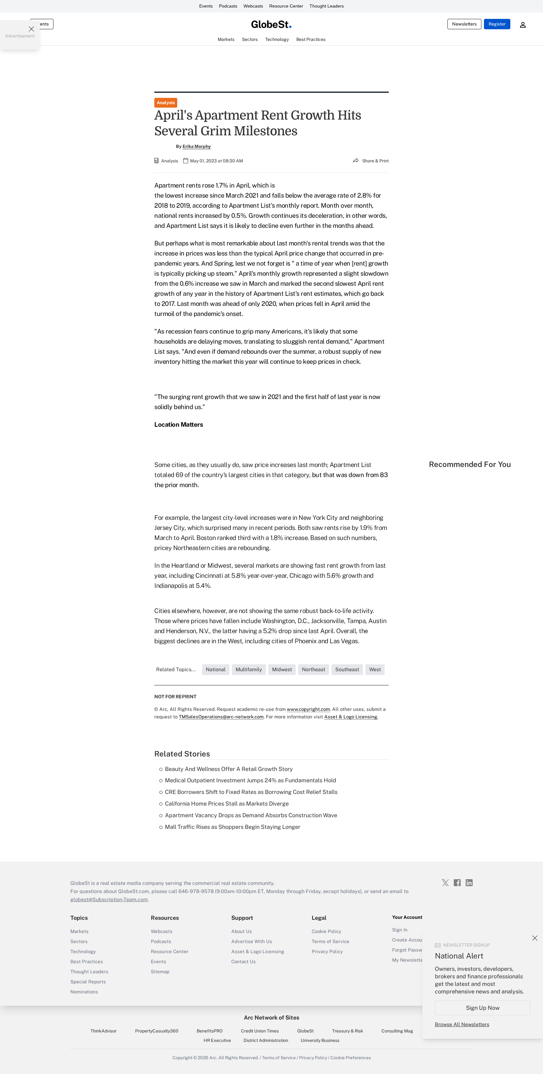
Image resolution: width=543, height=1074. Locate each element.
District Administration (266, 1040)
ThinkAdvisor (103, 1030)
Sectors (79, 941)
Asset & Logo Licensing (257, 951)
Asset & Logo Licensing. (351, 716)
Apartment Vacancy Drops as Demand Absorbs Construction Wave (251, 815)
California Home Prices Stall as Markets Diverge (227, 803)
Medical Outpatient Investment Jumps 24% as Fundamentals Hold (250, 780)
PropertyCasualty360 (156, 1030)
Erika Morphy (197, 146)
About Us (241, 931)
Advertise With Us (251, 941)
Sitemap (160, 971)
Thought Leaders (327, 5)
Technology (83, 951)
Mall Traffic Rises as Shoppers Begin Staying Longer (232, 827)
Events (206, 5)
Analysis (166, 102)
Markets (79, 931)
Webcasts (253, 5)
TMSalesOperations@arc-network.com (221, 716)
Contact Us (243, 961)
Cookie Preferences (351, 1057)
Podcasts (228, 5)
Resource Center (286, 5)
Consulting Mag (397, 1030)
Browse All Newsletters (462, 1024)
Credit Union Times (260, 1030)
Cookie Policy (326, 931)
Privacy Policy (327, 951)
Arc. (213, 1057)
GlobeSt (305, 1030)
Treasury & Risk (347, 1030)
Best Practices (86, 961)
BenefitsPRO (209, 1030)
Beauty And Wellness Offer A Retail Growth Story (229, 769)
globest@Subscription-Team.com (109, 899)
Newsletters (464, 23)
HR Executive (217, 1040)
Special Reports (88, 981)
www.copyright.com (308, 709)
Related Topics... (176, 669)
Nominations (84, 991)
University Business (320, 1040)
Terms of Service (330, 941)
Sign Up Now (483, 1007)
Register (497, 23)
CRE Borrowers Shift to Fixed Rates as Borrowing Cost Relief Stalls (251, 792)
